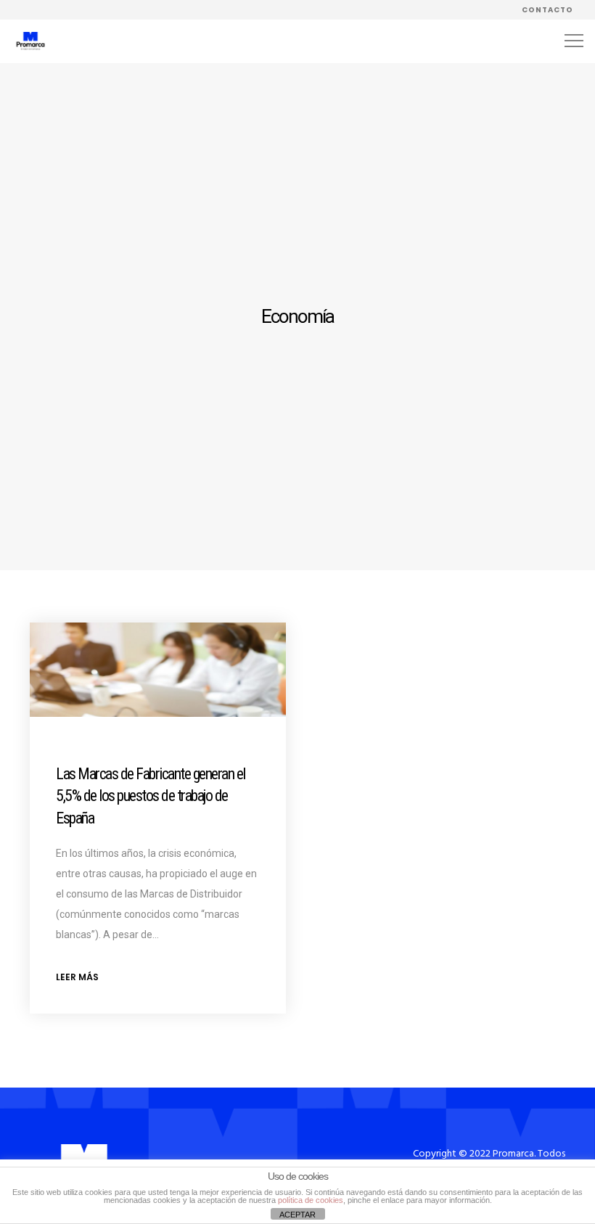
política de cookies (310, 1200)
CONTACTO (547, 9)
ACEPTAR (297, 1214)
